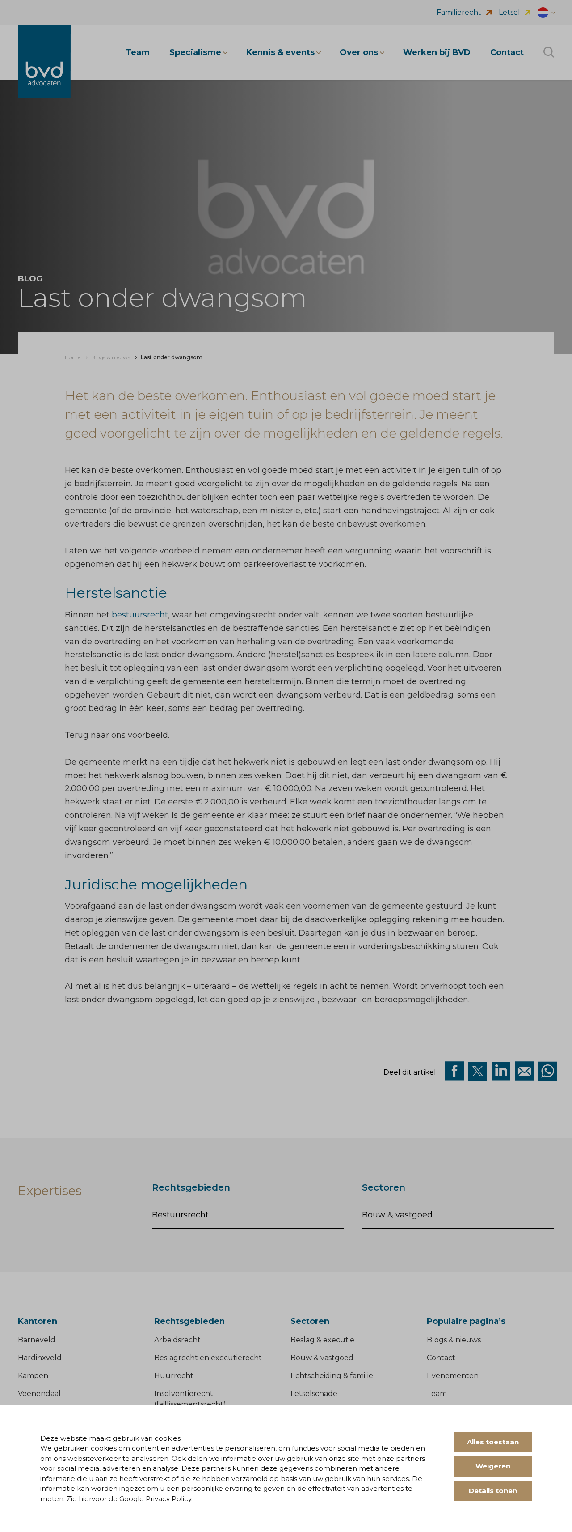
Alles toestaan (493, 1442)
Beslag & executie (322, 1340)
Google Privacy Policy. (156, 1498)
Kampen (33, 1375)
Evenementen (453, 1375)
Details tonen (493, 1490)
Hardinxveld (40, 1357)
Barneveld (36, 1340)
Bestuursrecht (180, 1215)
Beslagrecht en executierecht (208, 1357)
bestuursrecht (140, 615)
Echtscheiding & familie (331, 1375)
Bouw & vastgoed (397, 1215)
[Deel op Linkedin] (501, 1071)
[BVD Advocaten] (44, 61)
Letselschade (313, 1393)
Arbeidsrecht (177, 1340)
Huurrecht (173, 1375)
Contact (441, 1357)
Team (437, 1393)
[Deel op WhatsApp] (547, 1071)
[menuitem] (72, 357)
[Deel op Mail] (524, 1071)
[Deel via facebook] (454, 1071)
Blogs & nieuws (454, 1340)
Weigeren (492, 1466)
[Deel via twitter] (477, 1071)
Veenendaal (39, 1393)
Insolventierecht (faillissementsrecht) (190, 1399)
